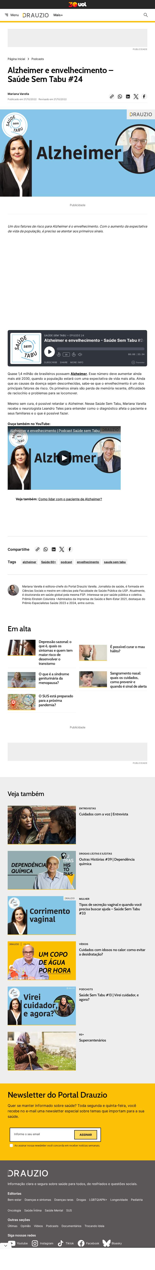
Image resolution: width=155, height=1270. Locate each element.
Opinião (26, 1226)
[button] (112, 96)
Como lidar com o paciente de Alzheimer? (70, 499)
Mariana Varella (18, 93)
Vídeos (38, 1226)
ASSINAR (86, 1134)
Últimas (12, 1226)
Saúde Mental (54, 1210)
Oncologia (14, 1210)
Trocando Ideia (94, 1226)
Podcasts (52, 1226)
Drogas (81, 1199)
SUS (69, 1210)
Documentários (71, 1226)
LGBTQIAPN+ (98, 1199)
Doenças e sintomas (38, 1199)
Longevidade (119, 1199)
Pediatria (137, 1199)
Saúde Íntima (33, 1210)
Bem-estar (14, 1199)
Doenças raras (63, 1199)
